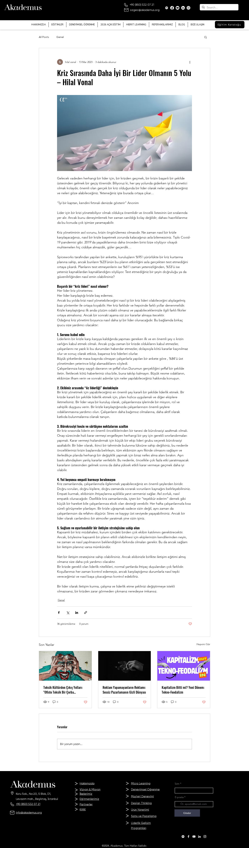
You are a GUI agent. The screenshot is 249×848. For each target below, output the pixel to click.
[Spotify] (166, 8)
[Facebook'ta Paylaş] (59, 612)
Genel (60, 37)
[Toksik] (65, 666)
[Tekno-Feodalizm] (183, 666)
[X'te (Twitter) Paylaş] (67, 612)
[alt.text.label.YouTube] (177, 8)
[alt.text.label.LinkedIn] (199, 836)
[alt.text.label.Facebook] (172, 8)
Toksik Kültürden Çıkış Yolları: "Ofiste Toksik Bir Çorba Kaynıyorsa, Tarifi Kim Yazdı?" (63, 689)
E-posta (179, 797)
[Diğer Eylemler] (190, 62)
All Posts (44, 37)
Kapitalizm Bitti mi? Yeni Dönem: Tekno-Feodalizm (183, 689)
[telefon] (124, 666)
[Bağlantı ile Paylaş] (85, 612)
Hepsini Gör (203, 644)
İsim (177, 783)
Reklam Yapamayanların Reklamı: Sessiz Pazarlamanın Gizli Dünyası (124, 689)
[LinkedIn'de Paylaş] (76, 612)
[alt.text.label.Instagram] (205, 836)
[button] (205, 37)
